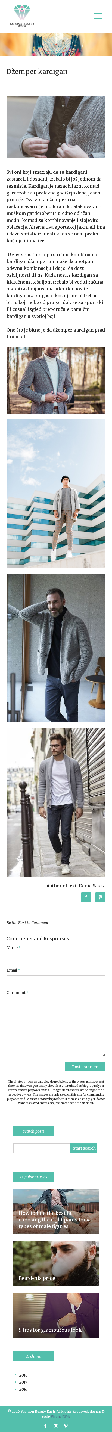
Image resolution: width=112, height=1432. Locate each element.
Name (14, 948)
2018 (23, 1375)
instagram (56, 1426)
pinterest (67, 1426)
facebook (45, 1426)
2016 (23, 1389)
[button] (88, 897)
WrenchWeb (60, 1417)
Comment (18, 992)
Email (13, 970)
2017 (23, 1382)
